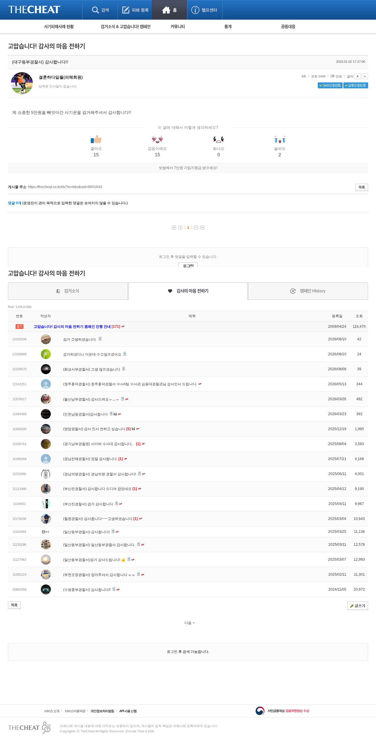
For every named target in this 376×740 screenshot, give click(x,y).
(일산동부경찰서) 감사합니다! (86, 532)
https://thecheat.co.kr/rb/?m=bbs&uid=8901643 (65, 187)
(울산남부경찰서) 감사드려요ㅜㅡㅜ (91, 399)
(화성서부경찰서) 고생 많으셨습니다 (92, 369)
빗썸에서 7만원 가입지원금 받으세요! (188, 168)
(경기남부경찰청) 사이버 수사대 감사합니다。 (101, 444)
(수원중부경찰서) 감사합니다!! (87, 590)
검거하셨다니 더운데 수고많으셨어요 (92, 354)
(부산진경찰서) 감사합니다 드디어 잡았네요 (100, 489)
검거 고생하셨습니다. (80, 339)
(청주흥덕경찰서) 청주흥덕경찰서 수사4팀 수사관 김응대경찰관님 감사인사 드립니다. (130, 384)
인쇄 (338, 76)
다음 (188, 623)
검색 (99, 10)
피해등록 (134, 10)
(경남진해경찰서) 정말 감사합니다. (93, 459)
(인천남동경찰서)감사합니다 (86, 414)
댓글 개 (14, 203)
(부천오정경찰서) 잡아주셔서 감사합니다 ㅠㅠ (99, 575)
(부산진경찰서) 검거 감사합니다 (88, 504)
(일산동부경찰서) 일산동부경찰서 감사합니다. (99, 545)
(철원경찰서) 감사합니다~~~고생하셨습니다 (100, 519)
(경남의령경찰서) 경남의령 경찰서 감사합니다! (100, 474)
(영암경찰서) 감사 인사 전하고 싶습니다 (97, 429)
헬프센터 (204, 10)
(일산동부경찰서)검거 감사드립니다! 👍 (94, 560)
